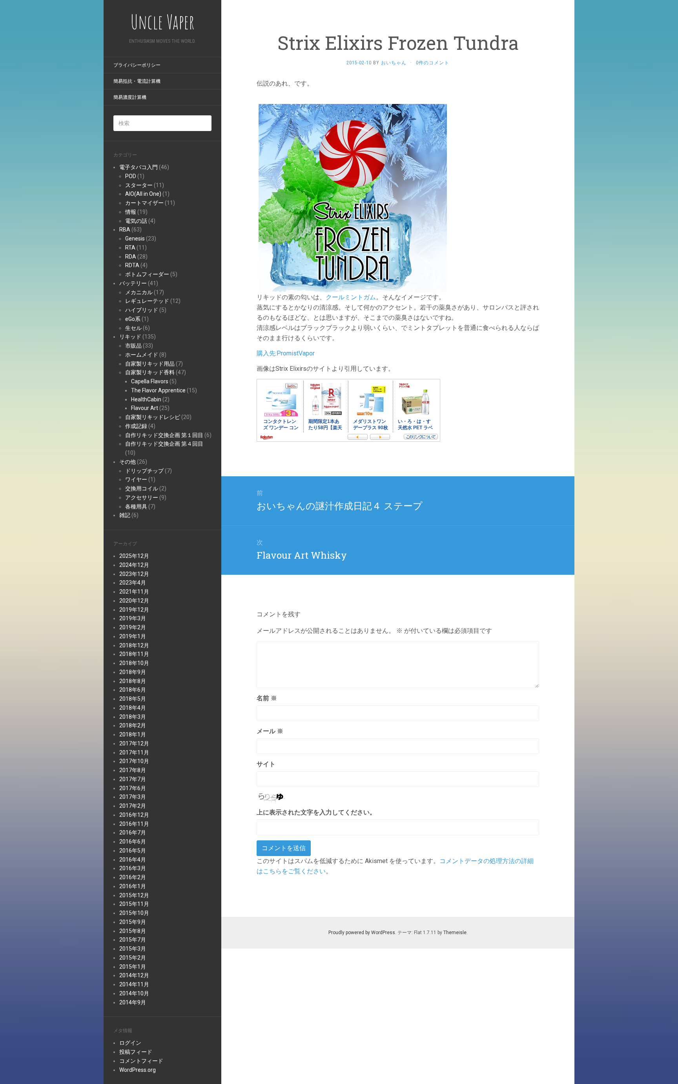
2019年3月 (132, 618)
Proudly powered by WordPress (361, 932)
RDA (130, 256)
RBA (124, 229)
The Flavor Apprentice (158, 390)
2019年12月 (134, 610)
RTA (130, 247)
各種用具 (136, 506)
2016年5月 (132, 850)
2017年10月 (134, 761)
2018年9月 (132, 672)
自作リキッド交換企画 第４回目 (164, 444)
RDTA (132, 265)
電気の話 (136, 221)
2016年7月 (132, 832)
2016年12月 (134, 815)
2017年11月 (134, 752)
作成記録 (136, 426)
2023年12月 (134, 574)
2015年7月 (132, 939)
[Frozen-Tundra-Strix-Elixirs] (353, 197)
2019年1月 (132, 636)
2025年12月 (134, 556)
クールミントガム (351, 297)
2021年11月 (134, 591)
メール (270, 731)
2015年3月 (132, 949)
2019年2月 (132, 627)
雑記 (124, 515)
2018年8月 (132, 681)
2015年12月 (134, 895)
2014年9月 (132, 1002)
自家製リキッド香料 (150, 372)
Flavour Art (144, 408)
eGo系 (132, 319)
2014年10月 (134, 993)
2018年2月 (132, 725)
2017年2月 (132, 806)
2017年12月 (134, 743)
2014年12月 (134, 975)
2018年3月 (132, 717)
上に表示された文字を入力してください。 (316, 812)
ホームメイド (141, 355)
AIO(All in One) (143, 194)
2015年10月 (134, 913)
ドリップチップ (144, 471)
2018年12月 (134, 645)
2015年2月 (132, 958)
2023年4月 (132, 582)
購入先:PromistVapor (286, 353)
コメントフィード (141, 1061)
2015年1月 (132, 967)
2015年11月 (134, 904)
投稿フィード (135, 1052)
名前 (267, 698)
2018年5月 (132, 699)
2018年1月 (132, 734)
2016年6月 (132, 841)
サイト (266, 764)
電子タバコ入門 (138, 167)
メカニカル (139, 292)
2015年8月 (132, 931)
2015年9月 (132, 922)
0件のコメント (432, 63)
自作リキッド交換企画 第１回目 (164, 435)
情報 (130, 212)
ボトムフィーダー (147, 274)
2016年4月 (132, 859)
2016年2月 (132, 877)
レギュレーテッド (147, 301)
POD (130, 176)
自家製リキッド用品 (150, 364)
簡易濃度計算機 (129, 97)
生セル (133, 328)
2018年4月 (132, 708)
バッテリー (133, 283)
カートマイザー (144, 203)
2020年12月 (134, 601)
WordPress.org (137, 1070)
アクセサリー (141, 497)
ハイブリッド (141, 310)
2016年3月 (132, 868)
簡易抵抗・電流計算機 (136, 81)
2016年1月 (132, 886)
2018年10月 (134, 663)
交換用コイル (141, 488)
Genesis (135, 238)
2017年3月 (132, 797)
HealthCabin (146, 399)
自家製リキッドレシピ (152, 417)
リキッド (130, 336)
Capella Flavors (149, 381)
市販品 (133, 346)
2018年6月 (132, 690)
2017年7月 (132, 779)
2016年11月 (134, 824)
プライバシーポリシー (136, 65)
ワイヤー (136, 479)
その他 (127, 462)
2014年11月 (134, 984)
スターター (139, 185)
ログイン (130, 1043)
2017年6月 (132, 788)
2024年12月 (134, 565)
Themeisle (455, 932)
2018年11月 (134, 654)
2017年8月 (132, 770)
